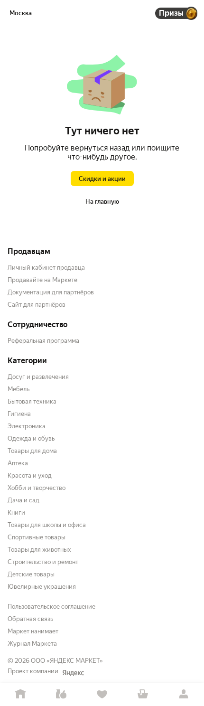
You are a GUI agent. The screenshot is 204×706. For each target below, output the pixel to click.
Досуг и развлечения (38, 376)
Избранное (102, 694)
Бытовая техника (32, 401)
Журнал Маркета (32, 643)
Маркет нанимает (33, 631)
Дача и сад (23, 500)
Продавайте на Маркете (42, 279)
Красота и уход (30, 475)
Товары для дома (32, 450)
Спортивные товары (36, 537)
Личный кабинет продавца (46, 267)
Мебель (18, 389)
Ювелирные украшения (42, 586)
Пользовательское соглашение (51, 606)
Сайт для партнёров (36, 304)
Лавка (61, 694)
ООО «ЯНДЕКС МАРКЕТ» (67, 660)
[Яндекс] (73, 673)
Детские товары (31, 574)
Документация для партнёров (51, 292)
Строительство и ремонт (43, 561)
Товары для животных (39, 549)
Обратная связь (30, 618)
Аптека (18, 463)
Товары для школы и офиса (47, 524)
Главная (20, 694)
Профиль (183, 694)
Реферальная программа (43, 340)
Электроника (27, 426)
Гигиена (19, 413)
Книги (16, 512)
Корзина (142, 694)
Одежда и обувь (31, 438)
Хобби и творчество (36, 487)
